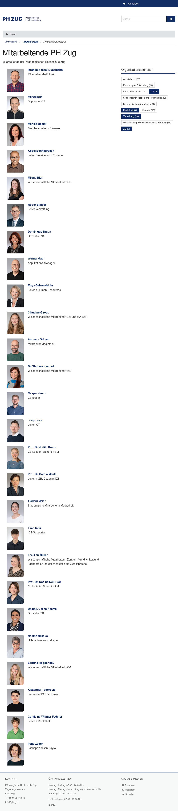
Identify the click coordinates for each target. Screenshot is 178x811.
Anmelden (133, 3)
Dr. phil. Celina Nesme (42, 609)
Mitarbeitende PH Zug (54, 42)
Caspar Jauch (37, 393)
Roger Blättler (37, 205)
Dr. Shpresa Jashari (41, 366)
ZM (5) (126, 128)
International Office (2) (134, 91)
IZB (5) (154, 91)
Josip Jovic (35, 420)
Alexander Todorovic (41, 690)
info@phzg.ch (12, 802)
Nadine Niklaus (38, 636)
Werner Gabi (36, 258)
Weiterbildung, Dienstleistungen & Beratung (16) (147, 122)
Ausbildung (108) (131, 79)
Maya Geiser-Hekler (40, 285)
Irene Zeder (35, 744)
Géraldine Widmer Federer (45, 716)
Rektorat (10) (148, 110)
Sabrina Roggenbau (41, 663)
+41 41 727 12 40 (16, 797)
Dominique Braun (39, 231)
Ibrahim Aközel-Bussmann (45, 70)
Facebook (130, 785)
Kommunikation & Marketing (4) (139, 104)
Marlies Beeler (37, 124)
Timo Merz (34, 528)
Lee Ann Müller (38, 555)
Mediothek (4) (130, 110)
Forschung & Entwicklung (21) (138, 85)
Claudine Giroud (38, 312)
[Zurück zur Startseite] (59, 18)
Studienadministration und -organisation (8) (144, 97)
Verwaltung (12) (131, 116)
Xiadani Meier (37, 501)
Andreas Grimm (38, 339)
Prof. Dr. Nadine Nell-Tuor (44, 582)
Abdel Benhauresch (41, 151)
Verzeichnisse (30, 42)
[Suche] (170, 19)
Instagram (130, 789)
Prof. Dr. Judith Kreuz (42, 447)
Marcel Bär (35, 97)
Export (13, 34)
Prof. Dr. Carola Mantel (42, 474)
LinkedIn (129, 794)
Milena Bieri (35, 177)
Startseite (11, 42)
